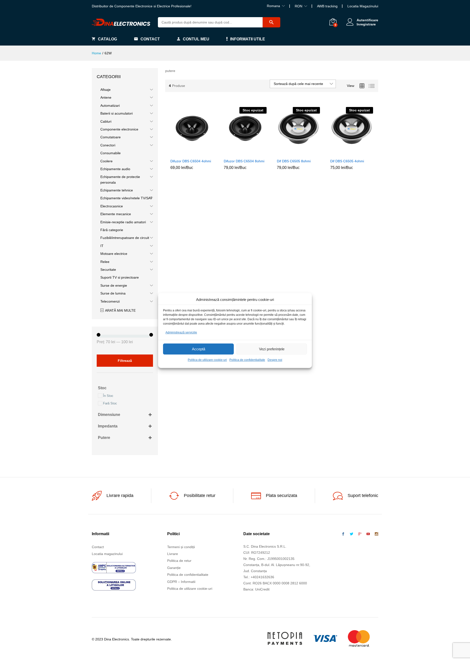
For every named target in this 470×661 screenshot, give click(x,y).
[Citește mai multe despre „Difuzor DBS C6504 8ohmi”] (234, 153)
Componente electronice (119, 129)
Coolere (106, 161)
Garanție (174, 568)
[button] (180, 153)
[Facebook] (343, 534)
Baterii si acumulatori (116, 113)
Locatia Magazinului (362, 6)
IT (102, 246)
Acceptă (198, 349)
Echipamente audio (115, 169)
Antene (105, 97)
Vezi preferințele (271, 349)
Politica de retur (179, 561)
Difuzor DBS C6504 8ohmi (244, 161)
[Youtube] (368, 534)
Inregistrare (366, 24)
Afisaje (105, 90)
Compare (203, 153)
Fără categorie (111, 230)
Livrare (172, 554)
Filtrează (125, 361)
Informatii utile (247, 39)
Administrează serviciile (181, 332)
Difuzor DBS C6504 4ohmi (190, 161)
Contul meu (196, 39)
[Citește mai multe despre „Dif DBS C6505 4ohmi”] (340, 153)
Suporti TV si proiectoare (119, 277)
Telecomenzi (110, 301)
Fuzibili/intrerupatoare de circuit (124, 238)
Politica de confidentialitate (247, 360)
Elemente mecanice (115, 214)
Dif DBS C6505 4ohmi (347, 161)
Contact (150, 39)
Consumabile (110, 153)
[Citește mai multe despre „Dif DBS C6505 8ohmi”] (287, 153)
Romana (273, 6)
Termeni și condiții (181, 547)
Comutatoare (110, 137)
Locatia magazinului (107, 554)
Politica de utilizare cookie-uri (207, 360)
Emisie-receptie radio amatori (123, 222)
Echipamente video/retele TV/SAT (126, 198)
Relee (104, 262)
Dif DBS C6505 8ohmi (294, 161)
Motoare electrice (113, 254)
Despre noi (275, 360)
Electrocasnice (111, 206)
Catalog (107, 39)
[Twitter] (351, 534)
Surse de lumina (113, 293)
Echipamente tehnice (116, 190)
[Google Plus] (360, 534)
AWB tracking (327, 6)
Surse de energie (113, 285)
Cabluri (105, 121)
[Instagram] (376, 534)
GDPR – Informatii (181, 582)
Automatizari (110, 105)
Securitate (108, 269)
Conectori (107, 145)
